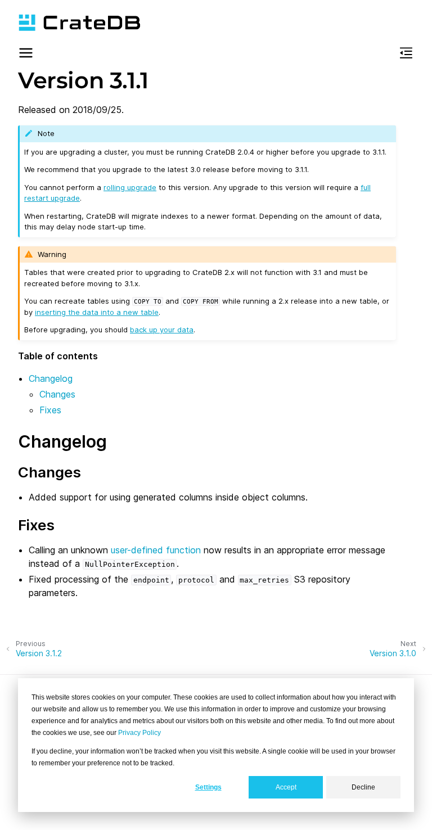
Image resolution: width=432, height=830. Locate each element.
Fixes (50, 410)
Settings (208, 787)
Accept (286, 787)
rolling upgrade (130, 187)
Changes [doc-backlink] (49, 472)
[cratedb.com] (79, 22)
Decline (363, 787)
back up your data (162, 329)
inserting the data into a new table (97, 312)
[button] (26, 54)
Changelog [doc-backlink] (62, 441)
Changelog (51, 378)
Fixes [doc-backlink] (36, 525)
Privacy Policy (139, 733)
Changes (57, 394)
